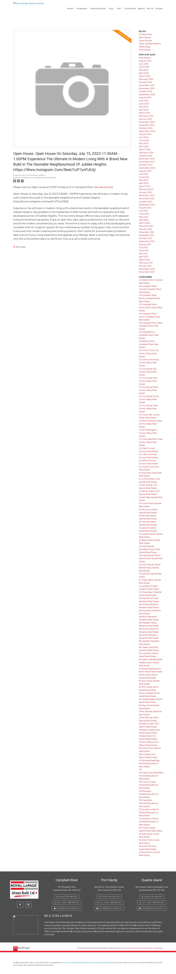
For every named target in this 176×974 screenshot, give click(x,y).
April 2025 (144, 110)
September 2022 (147, 205)
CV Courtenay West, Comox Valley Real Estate (148, 408)
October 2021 (145, 238)
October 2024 (145, 128)
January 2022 (145, 229)
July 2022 (143, 211)
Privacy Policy (127, 948)
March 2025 (144, 113)
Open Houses (145, 40)
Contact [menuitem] (159, 8)
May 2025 (143, 107)
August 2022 (145, 208)
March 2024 (144, 149)
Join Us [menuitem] (150, 8)
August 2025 (145, 97)
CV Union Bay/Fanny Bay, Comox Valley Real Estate (151, 442)
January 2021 (145, 266)
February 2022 (146, 226)
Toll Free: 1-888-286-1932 (68, 902)
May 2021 (143, 254)
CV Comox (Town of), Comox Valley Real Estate (149, 353)
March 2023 (144, 186)
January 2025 (145, 119)
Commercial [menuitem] (130, 8)
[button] (20, 905)
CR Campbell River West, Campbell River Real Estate (151, 326)
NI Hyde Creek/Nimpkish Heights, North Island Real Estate (150, 662)
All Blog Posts (145, 34)
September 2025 (147, 94)
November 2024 (147, 125)
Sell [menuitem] (119, 8)
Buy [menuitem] (111, 8)
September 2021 (147, 241)
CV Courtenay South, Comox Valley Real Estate (149, 399)
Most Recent (145, 58)
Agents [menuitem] (141, 8)
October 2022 (145, 202)
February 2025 (146, 116)
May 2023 (143, 180)
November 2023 (147, 162)
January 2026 (145, 82)
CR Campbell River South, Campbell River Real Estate (149, 317)
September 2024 (147, 131)
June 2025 (144, 104)
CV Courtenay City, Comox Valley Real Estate (148, 372)
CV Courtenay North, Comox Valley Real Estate (149, 390)
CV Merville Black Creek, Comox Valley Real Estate (150, 424)
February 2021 (146, 263)
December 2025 (146, 85)
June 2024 (144, 140)
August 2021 (145, 244)
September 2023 (147, 168)
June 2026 (144, 67)
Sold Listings (145, 50)
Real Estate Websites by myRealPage (148, 948)
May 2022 (143, 217)
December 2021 (146, 232)
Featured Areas (98, 8)
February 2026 (146, 79)
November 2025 (146, 88)
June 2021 (144, 250)
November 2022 (147, 198)
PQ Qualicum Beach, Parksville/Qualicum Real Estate (149, 812)
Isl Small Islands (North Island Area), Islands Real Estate (150, 558)
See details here (103, 187)
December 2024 (147, 122)
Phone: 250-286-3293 (68, 896)
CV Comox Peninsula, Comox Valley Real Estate (149, 362)
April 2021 (143, 257)
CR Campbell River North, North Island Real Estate (150, 307)
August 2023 (145, 171)
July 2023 (143, 174)
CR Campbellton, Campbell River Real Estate (148, 335)
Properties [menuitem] (82, 8)
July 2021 (143, 247)
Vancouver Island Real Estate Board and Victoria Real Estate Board (89, 962)
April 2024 (144, 146)
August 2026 (145, 61)
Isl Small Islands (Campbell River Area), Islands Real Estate (149, 549)
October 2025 (145, 91)
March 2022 (144, 223)
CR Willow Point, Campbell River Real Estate (38, 178)
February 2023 (146, 189)
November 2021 (146, 235)
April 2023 (144, 183)
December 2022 (147, 195)
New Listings (145, 37)
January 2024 (145, 156)
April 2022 (144, 220)
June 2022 (144, 214)
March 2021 (144, 260)
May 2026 (143, 70)
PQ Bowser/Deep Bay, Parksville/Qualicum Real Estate (149, 763)
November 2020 (147, 272)
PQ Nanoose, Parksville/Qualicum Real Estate (148, 794)
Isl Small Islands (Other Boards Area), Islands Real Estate (150, 568)
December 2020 (147, 269)
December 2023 (147, 159)
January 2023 (145, 192)
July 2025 (143, 100)
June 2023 (144, 177)
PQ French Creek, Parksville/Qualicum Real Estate (148, 785)
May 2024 (143, 143)
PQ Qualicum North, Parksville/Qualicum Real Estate (149, 821)
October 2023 (145, 165)
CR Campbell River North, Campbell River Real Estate (149, 298)
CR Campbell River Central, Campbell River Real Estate (150, 289)
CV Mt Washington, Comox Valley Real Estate (148, 433)
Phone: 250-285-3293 (153, 896)
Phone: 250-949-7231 (110, 896)
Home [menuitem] (70, 8)
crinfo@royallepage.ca (68, 908)
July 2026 (143, 64)
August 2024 (145, 134)
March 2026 (144, 76)
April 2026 (144, 73)
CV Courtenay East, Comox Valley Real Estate (148, 381)
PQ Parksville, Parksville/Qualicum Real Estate (148, 803)
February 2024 (146, 152)
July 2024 (143, 137)
